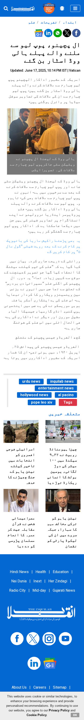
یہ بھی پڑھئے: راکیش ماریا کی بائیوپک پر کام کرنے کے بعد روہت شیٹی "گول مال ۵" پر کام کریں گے (43, 246)
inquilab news (62, 381)
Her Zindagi (57, 581)
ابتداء (69, 22)
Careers (39, 687)
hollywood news (34, 395)
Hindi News (19, 572)
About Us (19, 687)
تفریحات (48, 22)
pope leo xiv (41, 402)
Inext (37, 581)
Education (61, 572)
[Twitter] (32, 638)
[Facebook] (17, 638)
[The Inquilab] (41, 613)
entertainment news (56, 388)
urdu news (31, 381)
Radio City (17, 590)
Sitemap (59, 687)
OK (75, 714)
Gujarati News (64, 590)
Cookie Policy (37, 715)
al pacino (66, 395)
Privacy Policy (59, 710)
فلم (31, 22)
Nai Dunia (19, 581)
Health (40, 572)
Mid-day (39, 590)
